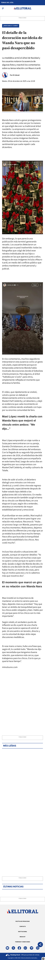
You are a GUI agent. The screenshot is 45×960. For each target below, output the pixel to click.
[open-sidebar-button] (3, 8)
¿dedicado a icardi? (10, 26)
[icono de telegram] (31, 948)
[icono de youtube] (7, 948)
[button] (40, 96)
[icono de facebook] (19, 948)
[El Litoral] (22, 8)
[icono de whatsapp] (25, 948)
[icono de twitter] (13, 948)
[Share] (40, 945)
